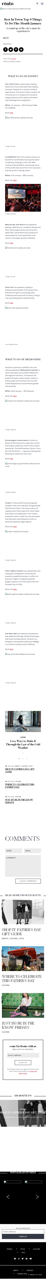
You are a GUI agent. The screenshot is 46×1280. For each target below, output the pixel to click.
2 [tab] (23, 758)
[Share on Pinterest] (16, 49)
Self (23, 1252)
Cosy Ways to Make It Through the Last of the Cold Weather (23, 744)
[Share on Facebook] (5, 49)
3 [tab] (27, 758)
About (15, 1270)
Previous (7, 724)
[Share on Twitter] (10, 49)
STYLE (22, 1249)
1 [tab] (19, 758)
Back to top (36, 1275)
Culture (13, 59)
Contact (30, 1270)
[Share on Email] (21, 49)
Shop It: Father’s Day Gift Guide (23, 1113)
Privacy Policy (23, 1274)
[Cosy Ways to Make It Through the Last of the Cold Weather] (23, 721)
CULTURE (36, 1249)
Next (38, 724)
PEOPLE (9, 1249)
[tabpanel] (23, 734)
